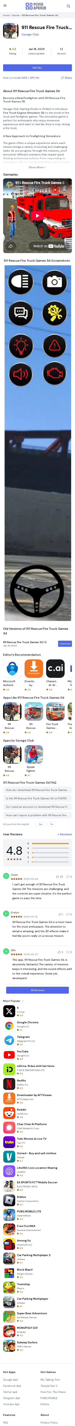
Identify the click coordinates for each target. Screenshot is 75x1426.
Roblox (45, 1404)
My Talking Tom (50, 1379)
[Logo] (36, 6)
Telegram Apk (11, 1398)
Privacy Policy (49, 1422)
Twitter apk (10, 1392)
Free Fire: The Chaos (53, 1392)
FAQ (5, 1422)
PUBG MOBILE (49, 1398)
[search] (68, 6)
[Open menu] (5, 5)
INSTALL (37, 67)
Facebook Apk (12, 1386)
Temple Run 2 (49, 1386)
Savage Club (30, 34)
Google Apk (10, 1379)
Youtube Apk (11, 1404)
